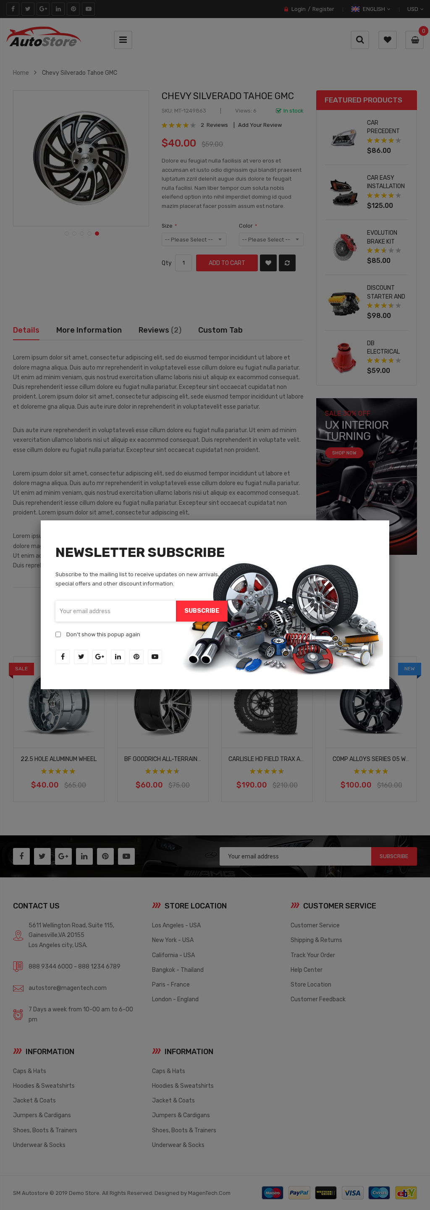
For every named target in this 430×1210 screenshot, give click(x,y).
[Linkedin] (118, 657)
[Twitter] (81, 657)
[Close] (389, 520)
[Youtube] (155, 657)
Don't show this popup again (103, 634)
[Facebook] (62, 657)
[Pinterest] (136, 657)
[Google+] (99, 657)
